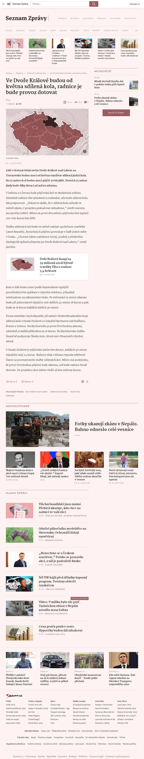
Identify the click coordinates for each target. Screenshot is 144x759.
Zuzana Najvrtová (75, 516)
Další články (116, 113)
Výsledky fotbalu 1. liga (60, 708)
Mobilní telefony (34, 744)
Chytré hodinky (114, 744)
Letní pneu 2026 (124, 704)
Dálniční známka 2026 (126, 708)
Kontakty (62, 756)
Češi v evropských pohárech (106, 731)
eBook (69, 102)
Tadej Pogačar (34, 715)
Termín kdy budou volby (16, 715)
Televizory (102, 744)
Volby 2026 (10, 704)
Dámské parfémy (66, 744)
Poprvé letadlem (102, 708)
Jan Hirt (31, 712)
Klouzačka (79, 737)
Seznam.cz (135, 4)
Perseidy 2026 (74, 731)
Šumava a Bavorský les (104, 712)
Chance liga (55, 704)
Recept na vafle (79, 719)
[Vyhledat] (93, 4)
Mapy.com (45, 731)
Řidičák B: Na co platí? (126, 715)
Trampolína (58, 737)
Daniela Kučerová (56, 614)
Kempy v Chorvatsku (103, 704)
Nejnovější (103, 71)
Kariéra (41, 756)
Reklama (83, 756)
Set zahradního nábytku (95, 737)
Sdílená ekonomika (58, 391)
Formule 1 (54, 719)
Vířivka (122, 737)
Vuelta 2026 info (35, 704)
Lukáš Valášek (54, 565)
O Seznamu (30, 756)
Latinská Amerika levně (105, 719)
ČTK (8, 100)
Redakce (73, 756)
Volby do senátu (12, 719)
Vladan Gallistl (55, 634)
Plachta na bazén (45, 737)
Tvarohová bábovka (81, 715)
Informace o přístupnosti (117, 756)
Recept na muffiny (80, 708)
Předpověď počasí (59, 731)
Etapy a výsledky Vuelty (38, 708)
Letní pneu (79, 744)
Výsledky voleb (12, 712)
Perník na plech (79, 723)
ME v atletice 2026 (58, 715)
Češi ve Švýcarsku (102, 715)
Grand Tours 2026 (35, 723)
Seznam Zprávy (54, 540)
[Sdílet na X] (87, 381)
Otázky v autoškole (125, 719)
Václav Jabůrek (55, 589)
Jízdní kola (75, 391)
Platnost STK (122, 723)
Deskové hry (91, 744)
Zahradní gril (112, 737)
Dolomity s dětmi (102, 723)
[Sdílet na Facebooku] (82, 381)
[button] (14, 43)
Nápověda (51, 756)
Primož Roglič (34, 719)
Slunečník (69, 737)
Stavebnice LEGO (50, 744)
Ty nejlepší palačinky (81, 704)
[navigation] (3, 4)
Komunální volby (13, 723)
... (136, 29)
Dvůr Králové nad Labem (36, 391)
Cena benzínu (87, 731)
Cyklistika (10, 395)
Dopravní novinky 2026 (127, 712)
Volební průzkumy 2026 (16, 708)
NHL (52, 723)
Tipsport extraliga (57, 712)
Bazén (33, 737)
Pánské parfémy (129, 744)
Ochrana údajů (96, 756)
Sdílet (79, 102)
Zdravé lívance (79, 712)
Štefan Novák (54, 516)
